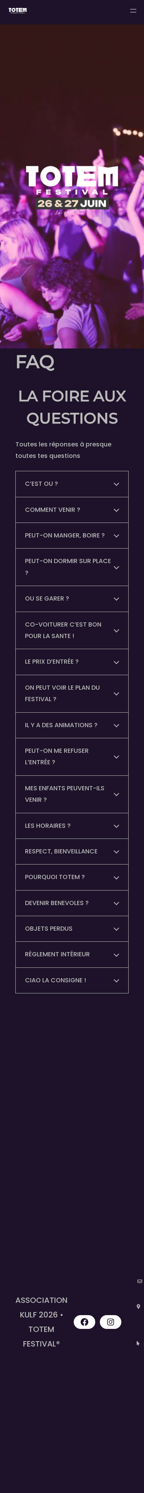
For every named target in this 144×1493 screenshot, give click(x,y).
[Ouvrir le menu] (133, 10)
